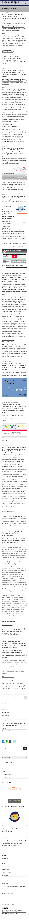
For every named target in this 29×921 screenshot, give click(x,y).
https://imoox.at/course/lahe (21, 224)
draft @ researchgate (7, 124)
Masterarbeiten (5, 715)
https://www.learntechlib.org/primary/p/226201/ (14, 141)
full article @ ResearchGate (8, 511)
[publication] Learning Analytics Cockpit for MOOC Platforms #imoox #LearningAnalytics (13, 534)
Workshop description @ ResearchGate (11, 680)
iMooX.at (4, 375)
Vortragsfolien (4, 440)
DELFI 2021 (11, 415)
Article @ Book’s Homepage (8, 621)
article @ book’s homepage (8, 340)
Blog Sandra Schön (8, 825)
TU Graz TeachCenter (7, 774)
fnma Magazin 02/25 (6, 50)
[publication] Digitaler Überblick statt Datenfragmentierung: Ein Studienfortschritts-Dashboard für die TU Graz (14, 17)
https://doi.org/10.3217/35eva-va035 (15, 189)
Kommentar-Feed (6, 861)
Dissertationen (5, 718)
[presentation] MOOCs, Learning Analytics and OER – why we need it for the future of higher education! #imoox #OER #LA (14, 366)
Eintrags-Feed (5, 858)
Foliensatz (4, 420)
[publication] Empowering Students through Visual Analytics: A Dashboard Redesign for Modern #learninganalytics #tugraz (14, 73)
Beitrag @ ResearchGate (7, 52)
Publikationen (5, 707)
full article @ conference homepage (10, 510)
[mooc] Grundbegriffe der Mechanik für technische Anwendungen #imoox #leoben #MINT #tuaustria (14, 843)
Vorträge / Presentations (7, 709)
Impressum (4, 728)
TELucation (4, 771)
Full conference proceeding (8, 677)
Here (7, 375)
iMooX (22, 538)
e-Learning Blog (10, 2)
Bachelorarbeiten (5, 712)
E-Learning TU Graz (6, 766)
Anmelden (4, 855)
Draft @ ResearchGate (7, 625)
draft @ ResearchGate (7, 341)
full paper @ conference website (9, 126)
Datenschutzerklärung (7, 731)
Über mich (4, 721)
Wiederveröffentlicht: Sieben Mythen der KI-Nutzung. (14, 830)
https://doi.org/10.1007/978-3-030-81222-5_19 (12, 356)
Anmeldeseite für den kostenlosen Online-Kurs (16, 267)
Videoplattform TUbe (6, 777)
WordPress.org (5, 863)
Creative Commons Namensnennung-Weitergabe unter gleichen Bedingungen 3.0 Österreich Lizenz (14, 911)
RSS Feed (5, 837)
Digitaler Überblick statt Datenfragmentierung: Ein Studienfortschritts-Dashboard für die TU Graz (13, 26)
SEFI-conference (17, 650)
